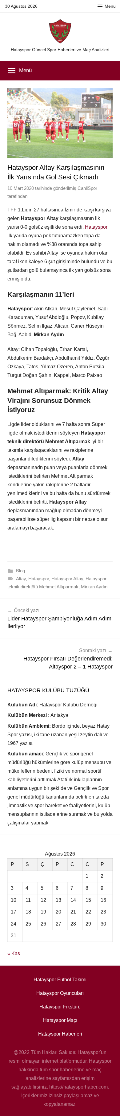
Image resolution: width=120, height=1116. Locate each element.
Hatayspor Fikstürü (60, 1006)
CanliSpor (87, 188)
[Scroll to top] (108, 1104)
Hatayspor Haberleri (60, 1033)
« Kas (13, 953)
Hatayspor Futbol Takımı (60, 979)
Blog (20, 570)
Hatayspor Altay (67, 578)
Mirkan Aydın (94, 586)
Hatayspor (96, 227)
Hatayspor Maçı (60, 1020)
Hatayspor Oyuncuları (60, 993)
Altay (21, 578)
